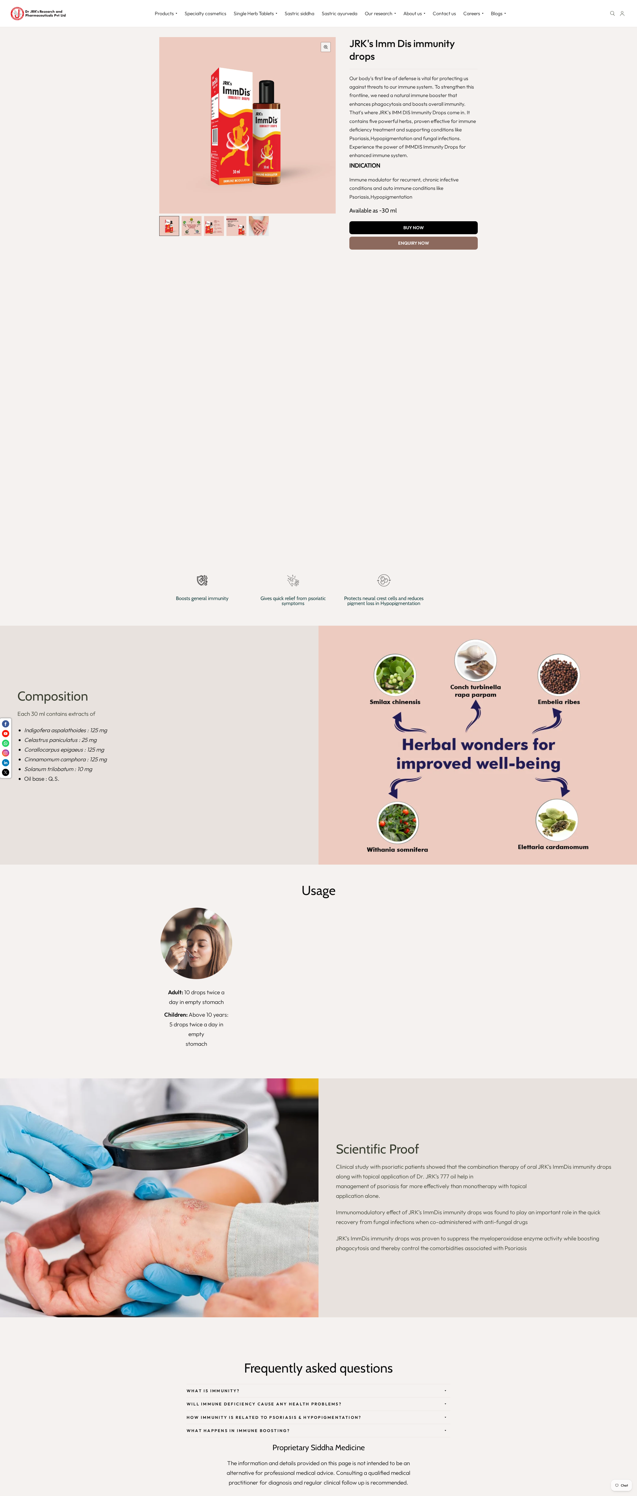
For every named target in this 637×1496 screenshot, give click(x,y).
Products (164, 13)
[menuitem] (166, 13)
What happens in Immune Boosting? (238, 1430)
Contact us (444, 13)
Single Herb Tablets (254, 13)
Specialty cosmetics (205, 13)
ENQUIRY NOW (413, 243)
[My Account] (622, 13)
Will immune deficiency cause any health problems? (264, 1403)
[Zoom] (326, 47)
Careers (471, 13)
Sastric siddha (299, 13)
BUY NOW (413, 227)
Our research (378, 13)
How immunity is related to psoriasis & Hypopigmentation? (274, 1417)
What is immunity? (213, 1390)
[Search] (612, 13)
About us (412, 13)
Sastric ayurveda (339, 13)
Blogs (496, 13)
